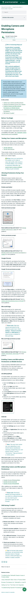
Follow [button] (14, 40)
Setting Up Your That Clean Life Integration (12, 585)
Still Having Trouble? (8, 113)
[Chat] (24, 589)
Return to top (4, 566)
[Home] (10, 3)
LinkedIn (6, 562)
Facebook (2, 562)
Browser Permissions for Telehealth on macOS (13, 582)
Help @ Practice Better (6, 7)
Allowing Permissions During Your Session (14, 104)
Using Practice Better (17, 7)
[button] (7, 217)
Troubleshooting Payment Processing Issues (12, 587)
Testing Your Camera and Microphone (13, 102)
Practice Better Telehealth (7, 8)
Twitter (4, 562)
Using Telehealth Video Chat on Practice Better (13, 579)
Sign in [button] (23, 2)
